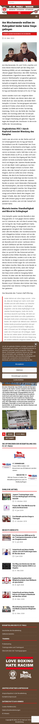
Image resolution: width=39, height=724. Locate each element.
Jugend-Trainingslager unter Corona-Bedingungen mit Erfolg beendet (24, 496)
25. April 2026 (19, 585)
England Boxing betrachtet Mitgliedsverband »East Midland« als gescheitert (24, 580)
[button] (36, 344)
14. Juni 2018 (19, 510)
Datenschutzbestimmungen (11, 710)
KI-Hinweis (5, 713)
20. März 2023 (9, 38)
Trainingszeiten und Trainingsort (13, 647)
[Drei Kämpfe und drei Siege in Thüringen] (6, 519)
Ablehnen (19, 370)
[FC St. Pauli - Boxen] (19, 13)
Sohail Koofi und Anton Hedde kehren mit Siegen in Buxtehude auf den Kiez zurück (23, 594)
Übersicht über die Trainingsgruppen (14, 651)
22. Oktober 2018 (21, 521)
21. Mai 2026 (19, 570)
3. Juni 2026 (19, 556)
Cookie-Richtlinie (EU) (9, 707)
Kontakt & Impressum (9, 697)
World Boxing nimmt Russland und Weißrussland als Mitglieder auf (24, 608)
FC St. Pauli (20, 434)
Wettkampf (10, 438)
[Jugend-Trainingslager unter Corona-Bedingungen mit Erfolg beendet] (6, 497)
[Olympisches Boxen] (6, 566)
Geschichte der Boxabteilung (11, 630)
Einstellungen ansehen (20, 376)
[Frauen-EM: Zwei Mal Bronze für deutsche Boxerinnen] (6, 508)
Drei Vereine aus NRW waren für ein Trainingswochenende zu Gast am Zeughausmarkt (24, 537)
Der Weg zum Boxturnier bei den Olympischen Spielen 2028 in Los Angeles (24, 566)
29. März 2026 (19, 599)
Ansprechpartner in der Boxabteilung (14, 693)
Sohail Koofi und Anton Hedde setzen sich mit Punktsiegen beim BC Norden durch (24, 551)
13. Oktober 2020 (21, 501)
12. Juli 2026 (19, 542)
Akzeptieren (19, 364)
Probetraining (6, 644)
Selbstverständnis (8, 634)
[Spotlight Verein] (6, 552)
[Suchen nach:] (19, 2)
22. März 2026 (19, 613)
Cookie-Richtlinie (18, 380)
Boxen (10, 434)
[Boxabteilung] (6, 537)
